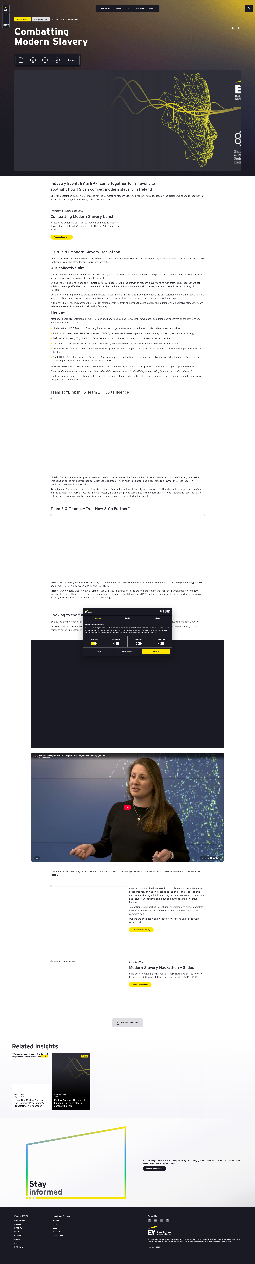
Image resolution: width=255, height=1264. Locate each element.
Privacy (56, 1220)
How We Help (106, 8)
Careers (151, 8)
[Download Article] (33, 60)
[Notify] (45, 60)
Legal (55, 1228)
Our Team (140, 8)
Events (17, 1239)
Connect (17, 1243)
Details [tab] (127, 618)
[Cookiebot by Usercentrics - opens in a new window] (161, 611)
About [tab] (157, 618)
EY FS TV (18, 1228)
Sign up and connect (154, 1168)
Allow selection (127, 651)
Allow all (156, 651)
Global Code (58, 1236)
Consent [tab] (98, 618)
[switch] (116, 643)
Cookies (56, 1224)
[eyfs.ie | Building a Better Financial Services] (6, 8)
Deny (99, 651)
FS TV (129, 8)
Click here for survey (141, 930)
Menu (6, 25)
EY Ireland (18, 1247)
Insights (119, 8)
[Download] (21, 60)
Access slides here (61, 237)
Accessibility (58, 1232)
